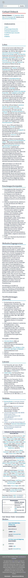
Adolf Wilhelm (14, 471)
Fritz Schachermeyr (11, 442)
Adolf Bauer (19, 480)
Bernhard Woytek (8, 401)
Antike (5, 113)
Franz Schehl (17, 440)
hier (13, 561)
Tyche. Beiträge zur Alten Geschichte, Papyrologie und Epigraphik (14, 348)
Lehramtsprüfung (6, 62)
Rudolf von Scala (17, 437)
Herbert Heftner (8, 373)
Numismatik (21, 57)
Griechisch (20, 62)
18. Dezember (9, 17)
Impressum (7, 576)
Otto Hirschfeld (20, 460)
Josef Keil (5, 473)
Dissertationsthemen (7, 122)
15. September (16, 15)
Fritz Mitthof (22, 466)
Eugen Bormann (14, 461)
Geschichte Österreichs (17, 111)
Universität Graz (18, 108)
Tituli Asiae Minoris (8, 341)
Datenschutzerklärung (18, 576)
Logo (14, 531)
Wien (3, 17)
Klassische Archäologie (8, 54)
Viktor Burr (18, 443)
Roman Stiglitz (14, 485)
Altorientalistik (12, 57)
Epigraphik (21, 130)
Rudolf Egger (22, 463)
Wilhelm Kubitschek (7, 463)
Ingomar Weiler (8, 446)
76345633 (19, 497)
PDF (16, 371)
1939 (21, 15)
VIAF (14, 497)
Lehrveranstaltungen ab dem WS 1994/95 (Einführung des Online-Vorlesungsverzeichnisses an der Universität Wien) (14, 415)
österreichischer (6, 18)
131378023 (19, 495)
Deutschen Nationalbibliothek (18, 423)
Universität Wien (21, 54)
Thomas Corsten (21, 476)
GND (14, 495)
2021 (14, 17)
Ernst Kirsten (15, 475)
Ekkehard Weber (12, 481)
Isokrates (6, 99)
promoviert (4, 60)
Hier (19, 561)
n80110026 (9, 497)
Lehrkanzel (13, 134)
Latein (13, 62)
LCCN (4, 497)
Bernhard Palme (11, 483)
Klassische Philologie (13, 52)
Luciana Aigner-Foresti (16, 489)
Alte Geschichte (13, 106)
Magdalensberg (6, 69)
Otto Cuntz (18, 452)
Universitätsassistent (14, 78)
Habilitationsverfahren (16, 93)
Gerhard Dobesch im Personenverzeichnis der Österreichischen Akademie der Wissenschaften (14, 427)
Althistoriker (13, 18)
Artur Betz (12, 126)
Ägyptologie (5, 57)
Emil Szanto (21, 470)
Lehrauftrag (12, 88)
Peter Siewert (6, 476)
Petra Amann (13, 491)
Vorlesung (4, 111)
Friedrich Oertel (10, 439)
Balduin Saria (12, 453)
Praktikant (14, 68)
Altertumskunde (6, 108)
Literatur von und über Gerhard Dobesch (14, 422)
